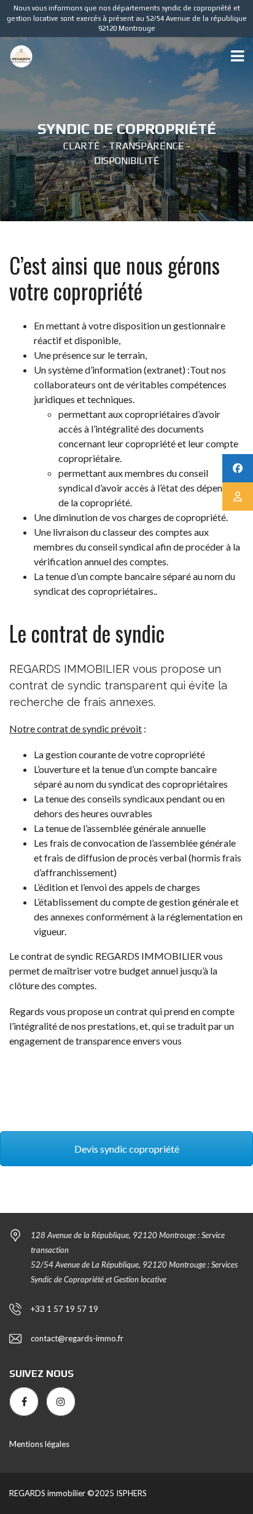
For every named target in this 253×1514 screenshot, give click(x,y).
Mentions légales (39, 1444)
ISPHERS (130, 1493)
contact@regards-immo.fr (77, 1338)
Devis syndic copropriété (126, 1149)
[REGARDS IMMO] (16, 57)
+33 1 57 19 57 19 (64, 1309)
